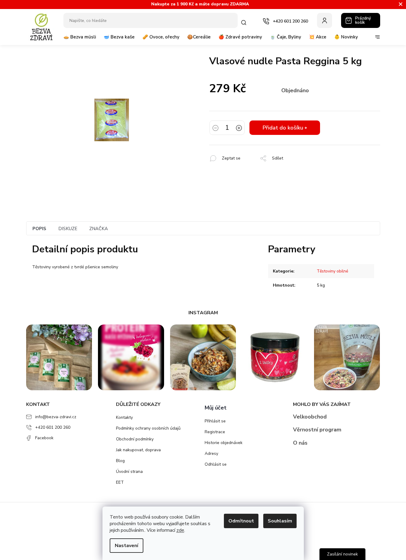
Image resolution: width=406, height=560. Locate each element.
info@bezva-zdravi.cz (55, 417)
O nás (300, 442)
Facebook (44, 438)
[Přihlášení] (324, 20)
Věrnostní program (317, 429)
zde (180, 530)
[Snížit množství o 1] (215, 128)
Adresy (211, 453)
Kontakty (124, 417)
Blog (120, 461)
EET (120, 482)
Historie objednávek (224, 443)
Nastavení (126, 545)
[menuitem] (80, 39)
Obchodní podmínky (135, 439)
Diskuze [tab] (67, 229)
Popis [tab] (39, 229)
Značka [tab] (98, 229)
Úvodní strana (129, 471)
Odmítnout (241, 521)
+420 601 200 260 (52, 427)
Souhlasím (280, 521)
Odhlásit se (216, 464)
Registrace (215, 432)
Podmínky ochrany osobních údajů (148, 428)
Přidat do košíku (283, 127)
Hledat (245, 22)
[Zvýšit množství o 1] (239, 128)
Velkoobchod (310, 416)
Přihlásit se (215, 421)
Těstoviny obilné (332, 271)
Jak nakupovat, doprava (138, 450)
